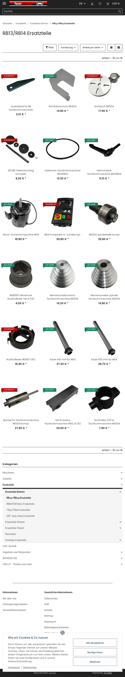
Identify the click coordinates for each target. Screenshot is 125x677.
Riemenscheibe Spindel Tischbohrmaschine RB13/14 (104, 297)
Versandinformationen (14, 610)
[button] (92, 3)
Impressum (14, 667)
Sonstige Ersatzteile (15, 540)
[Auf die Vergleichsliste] (33, 72)
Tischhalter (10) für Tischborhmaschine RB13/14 (104, 422)
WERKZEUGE (10, 558)
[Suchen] (119, 11)
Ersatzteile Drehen (15, 522)
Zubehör (7, 478)
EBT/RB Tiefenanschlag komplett (21, 172)
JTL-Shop (108, 673)
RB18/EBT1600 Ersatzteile (20, 504)
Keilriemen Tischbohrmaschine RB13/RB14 (62, 172)
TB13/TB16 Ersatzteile (18, 510)
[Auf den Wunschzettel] (33, 80)
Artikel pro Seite (91, 47)
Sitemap (48, 616)
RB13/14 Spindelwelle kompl (104, 234)
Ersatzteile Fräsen (14, 528)
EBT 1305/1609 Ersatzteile (21, 516)
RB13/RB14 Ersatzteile (19, 498)
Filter (51, 47)
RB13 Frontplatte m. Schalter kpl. (62, 234)
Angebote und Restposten (16, 552)
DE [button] (81, 3)
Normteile (10, 534)
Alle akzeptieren (95, 642)
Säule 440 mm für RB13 (63, 359)
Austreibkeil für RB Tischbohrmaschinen (21, 108)
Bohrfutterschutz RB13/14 (62, 106)
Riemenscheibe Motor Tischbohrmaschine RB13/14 (62, 297)
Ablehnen (95, 661)
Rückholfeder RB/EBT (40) (21, 359)
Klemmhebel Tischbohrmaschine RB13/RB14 (104, 172)
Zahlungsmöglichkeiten (15, 604)
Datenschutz (30, 667)
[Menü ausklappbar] (4, 2)
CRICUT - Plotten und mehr (17, 564)
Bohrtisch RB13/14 (104, 106)
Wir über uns (9, 598)
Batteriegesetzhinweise (56, 627)
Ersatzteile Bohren (15, 491)
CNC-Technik (9, 546)
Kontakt (48, 610)
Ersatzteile (8, 484)
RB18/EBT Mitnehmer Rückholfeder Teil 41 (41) (20, 297)
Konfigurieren (95, 652)
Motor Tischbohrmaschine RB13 (21, 234)
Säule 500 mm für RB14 (104, 359)
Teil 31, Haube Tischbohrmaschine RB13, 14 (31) (62, 422)
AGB (46, 604)
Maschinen (8, 472)
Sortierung (67, 47)
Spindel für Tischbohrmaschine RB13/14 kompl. (21, 422)
